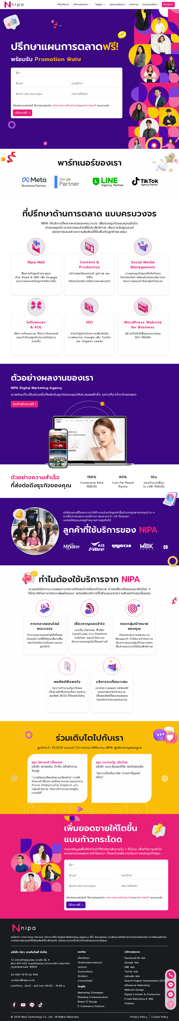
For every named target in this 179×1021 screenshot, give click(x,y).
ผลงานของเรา (117, 4)
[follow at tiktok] (40, 1004)
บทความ (133, 4)
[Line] (170, 984)
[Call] (170, 975)
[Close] (170, 1004)
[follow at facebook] (14, 1004)
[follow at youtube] (23, 1004)
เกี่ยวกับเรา (63, 4)
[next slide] (165, 778)
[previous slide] (14, 778)
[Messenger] (170, 994)
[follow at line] (31, 1004)
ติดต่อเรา (168, 4)
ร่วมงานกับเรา (150, 4)
